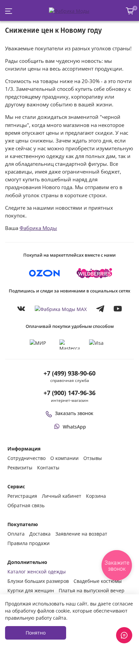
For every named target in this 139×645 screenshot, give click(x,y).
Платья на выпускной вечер (91, 590)
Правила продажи (28, 543)
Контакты (48, 467)
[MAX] (61, 309)
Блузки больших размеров (38, 581)
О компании (64, 458)
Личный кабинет (61, 496)
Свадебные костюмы (98, 581)
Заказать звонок (74, 413)
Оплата (16, 534)
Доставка (40, 534)
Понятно (36, 632)
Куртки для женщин (30, 590)
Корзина (96, 496)
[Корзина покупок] (130, 11)
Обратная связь (26, 505)
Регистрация (22, 496)
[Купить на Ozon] (44, 273)
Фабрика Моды (38, 228)
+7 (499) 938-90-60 (69, 373)
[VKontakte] (21, 309)
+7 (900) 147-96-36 (69, 393)
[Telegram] (100, 309)
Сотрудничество (26, 458)
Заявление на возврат (81, 534)
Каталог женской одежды (36, 571)
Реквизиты (19, 467)
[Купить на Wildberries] (94, 273)
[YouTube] (118, 309)
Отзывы (92, 458)
